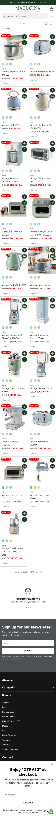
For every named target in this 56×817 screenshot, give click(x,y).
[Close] (52, 764)
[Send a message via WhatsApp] (51, 812)
